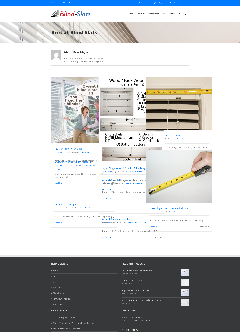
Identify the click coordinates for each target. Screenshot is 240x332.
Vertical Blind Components (135, 183)
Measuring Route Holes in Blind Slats (169, 208)
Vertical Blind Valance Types (117, 179)
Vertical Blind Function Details (138, 222)
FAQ (54, 276)
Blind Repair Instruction (134, 172)
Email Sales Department (139, 320)
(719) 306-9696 (136, 317)
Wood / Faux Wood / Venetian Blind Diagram (125, 168)
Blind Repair (85, 152)
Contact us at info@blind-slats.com (63, 3)
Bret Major (60, 152)
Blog (55, 282)
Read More (58, 183)
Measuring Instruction (181, 212)
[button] (185, 14)
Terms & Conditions (62, 298)
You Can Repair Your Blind (68, 148)
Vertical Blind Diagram (66, 204)
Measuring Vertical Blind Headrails (72, 161)
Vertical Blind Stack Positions (117, 218)
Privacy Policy (59, 304)
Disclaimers (58, 293)
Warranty (57, 287)
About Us (57, 270)
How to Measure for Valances (165, 135)
